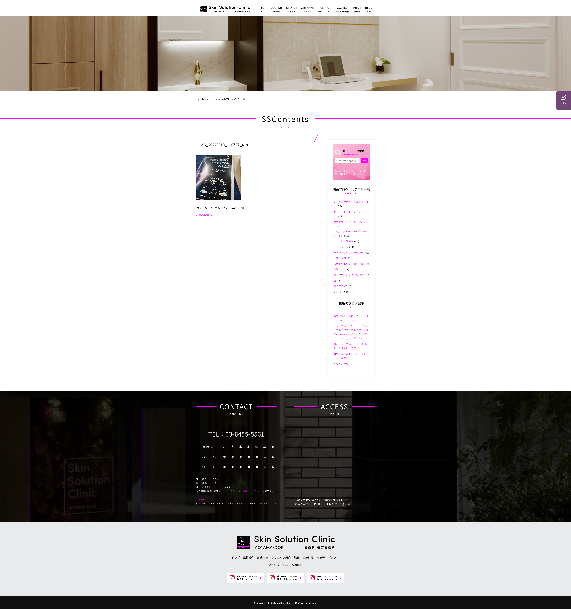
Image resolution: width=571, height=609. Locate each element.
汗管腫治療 (340, 258)
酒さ (336, 280)
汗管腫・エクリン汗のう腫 (349, 252)
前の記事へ (205, 215)
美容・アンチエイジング (347, 212)
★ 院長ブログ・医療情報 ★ (351, 202)
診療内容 (262, 557)
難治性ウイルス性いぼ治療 (349, 275)
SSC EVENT (340, 286)
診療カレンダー (250, 491)
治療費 (321, 557)
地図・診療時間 (304, 557)
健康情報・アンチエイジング (350, 221)
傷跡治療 (339, 269)
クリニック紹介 (281, 557)
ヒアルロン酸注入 (344, 241)
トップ (236, 557)
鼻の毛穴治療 (341, 363)
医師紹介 (248, 557)
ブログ (332, 557)
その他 (337, 292)
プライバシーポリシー (280, 564)
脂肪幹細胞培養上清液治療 (349, 264)
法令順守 (296, 564)
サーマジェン (341, 247)
